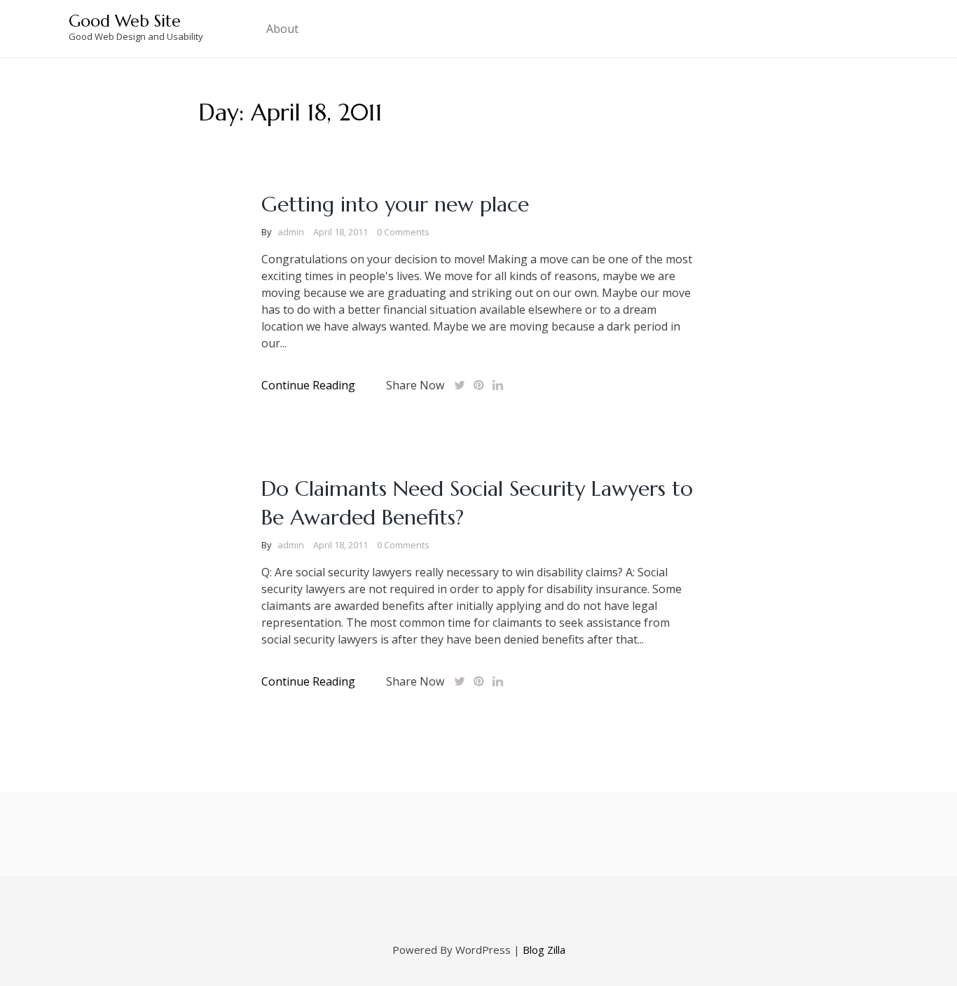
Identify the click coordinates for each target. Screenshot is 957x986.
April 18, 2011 (340, 231)
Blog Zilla (544, 950)
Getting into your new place (395, 204)
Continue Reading (308, 385)
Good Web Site (125, 21)
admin (290, 231)
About (282, 28)
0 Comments (403, 231)
